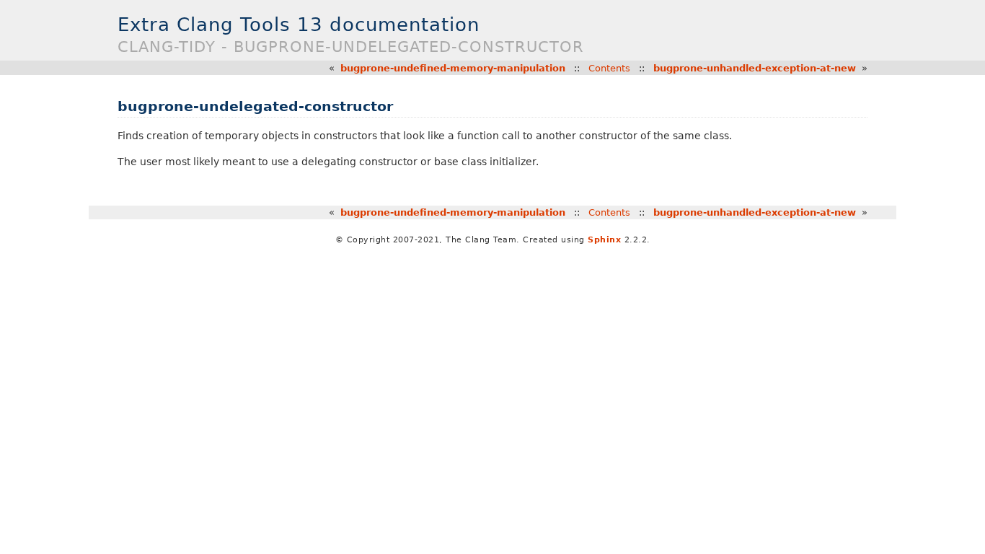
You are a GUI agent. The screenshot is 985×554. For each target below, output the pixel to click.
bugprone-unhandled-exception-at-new (754, 68)
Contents (609, 68)
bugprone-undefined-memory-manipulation (452, 68)
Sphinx (604, 240)
